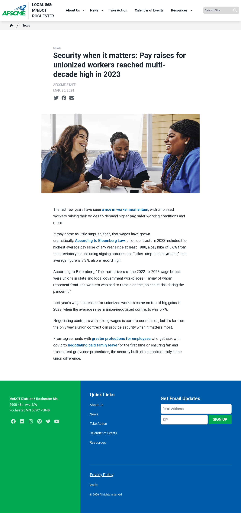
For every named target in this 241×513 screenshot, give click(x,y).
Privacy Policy (101, 474)
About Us (73, 10)
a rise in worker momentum (125, 209)
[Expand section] (83, 10)
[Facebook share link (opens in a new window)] (64, 98)
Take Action (118, 10)
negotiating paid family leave (92, 345)
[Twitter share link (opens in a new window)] (56, 98)
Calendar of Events (149, 10)
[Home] (11, 25)
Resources (179, 10)
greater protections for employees (121, 338)
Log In (94, 484)
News (94, 10)
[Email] (72, 98)
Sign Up (220, 419)
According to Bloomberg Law (100, 240)
